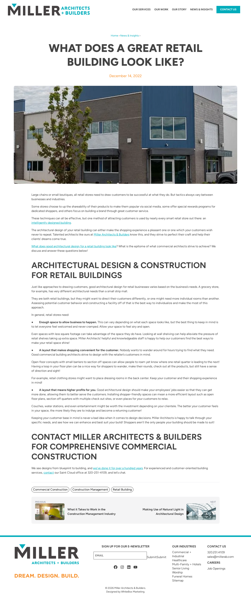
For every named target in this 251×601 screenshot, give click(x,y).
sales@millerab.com (220, 556)
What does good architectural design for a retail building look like (73, 246)
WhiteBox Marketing (132, 591)
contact (49, 472)
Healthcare (179, 560)
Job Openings (216, 568)
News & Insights (201, 9)
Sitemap (177, 580)
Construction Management (90, 489)
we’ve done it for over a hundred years (118, 468)
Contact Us (228, 9)
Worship (177, 572)
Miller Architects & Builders (111, 234)
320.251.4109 (216, 552)
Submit (152, 557)
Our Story (179, 9)
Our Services (141, 9)
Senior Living (180, 568)
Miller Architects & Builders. (130, 588)
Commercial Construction (50, 489)
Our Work (161, 9)
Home (114, 35)
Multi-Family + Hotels (186, 564)
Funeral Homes (182, 576)
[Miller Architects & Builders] (49, 9)
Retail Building (122, 489)
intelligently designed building (51, 222)
